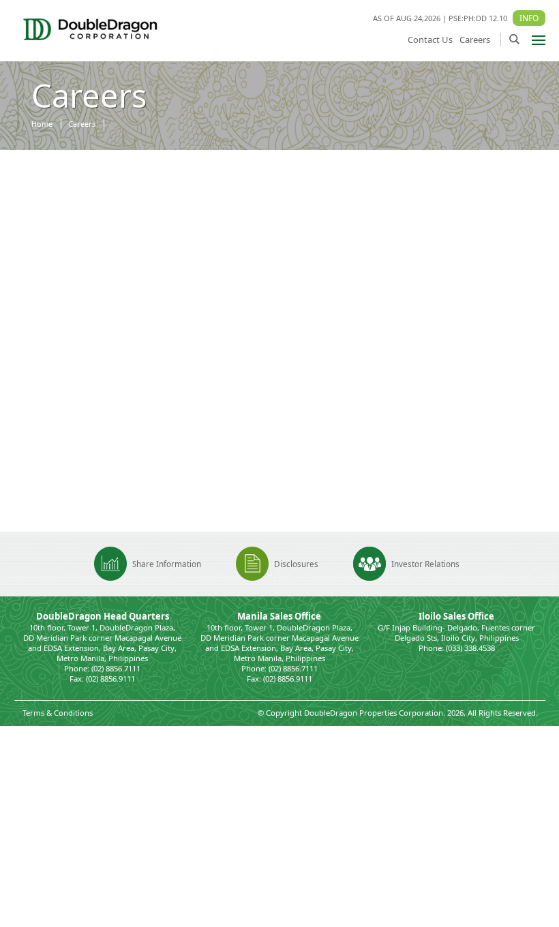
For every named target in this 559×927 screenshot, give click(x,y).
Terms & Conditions (57, 713)
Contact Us (430, 39)
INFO (529, 18)
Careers (474, 39)
